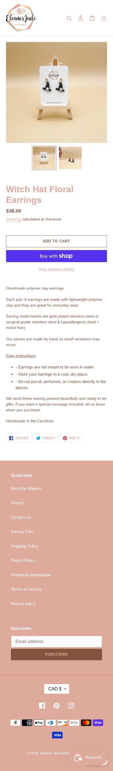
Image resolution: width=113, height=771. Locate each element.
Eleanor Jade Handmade (59, 753)
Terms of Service (26, 589)
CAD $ (54, 689)
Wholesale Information (31, 574)
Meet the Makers (26, 488)
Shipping (13, 219)
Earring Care (22, 531)
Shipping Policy (24, 546)
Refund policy (23, 603)
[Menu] (103, 18)
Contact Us (21, 517)
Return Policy (23, 560)
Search (17, 502)
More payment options (56, 269)
